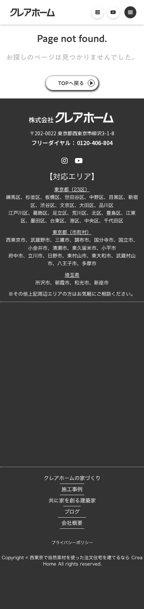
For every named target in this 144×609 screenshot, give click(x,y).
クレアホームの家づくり (72, 478)
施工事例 (72, 489)
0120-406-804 (95, 143)
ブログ (72, 512)
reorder (130, 12)
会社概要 (72, 523)
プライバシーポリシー (72, 542)
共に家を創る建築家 (72, 501)
